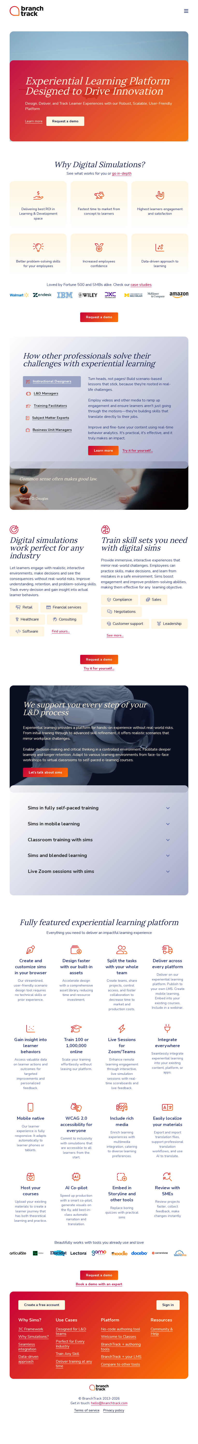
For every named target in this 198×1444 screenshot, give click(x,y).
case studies (141, 284)
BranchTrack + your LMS (121, 1356)
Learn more (33, 121)
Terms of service (86, 1410)
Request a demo (65, 121)
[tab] (52, 381)
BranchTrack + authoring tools (121, 1347)
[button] (186, 11)
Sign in (168, 1305)
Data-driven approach (28, 1359)
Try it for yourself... (137, 450)
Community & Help (162, 1332)
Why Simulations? (33, 1336)
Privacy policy (113, 1410)
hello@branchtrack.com (109, 1403)
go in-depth (122, 173)
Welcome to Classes (118, 1336)
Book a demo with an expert (99, 1284)
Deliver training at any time (74, 1364)
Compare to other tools (120, 1364)
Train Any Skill (67, 1353)
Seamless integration (27, 1347)
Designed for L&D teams (71, 1332)
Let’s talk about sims (45, 772)
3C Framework (30, 1329)
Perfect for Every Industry (70, 1344)
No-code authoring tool (120, 1329)
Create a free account (41, 1305)
